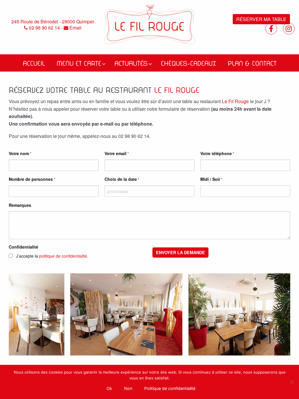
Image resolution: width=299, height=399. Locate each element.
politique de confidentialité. (63, 256)
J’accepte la (52, 256)
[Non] (292, 382)
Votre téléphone (217, 153)
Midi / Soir (211, 179)
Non (128, 388)
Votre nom (20, 153)
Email (74, 28)
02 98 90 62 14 (44, 28)
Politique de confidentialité (169, 388)
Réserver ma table (261, 19)
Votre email (117, 153)
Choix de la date (122, 179)
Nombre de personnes (32, 179)
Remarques (20, 205)
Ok (109, 388)
